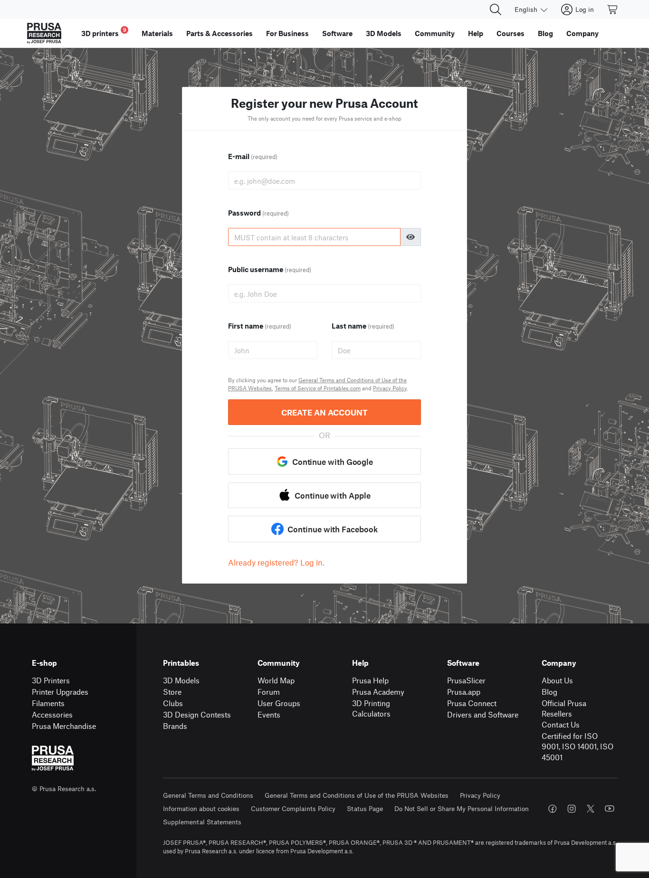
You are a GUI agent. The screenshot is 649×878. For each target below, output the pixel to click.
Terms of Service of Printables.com (318, 388)
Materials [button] (157, 33)
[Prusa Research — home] (44, 33)
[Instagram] (571, 808)
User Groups (279, 703)
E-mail (252, 156)
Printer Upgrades (60, 691)
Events (269, 714)
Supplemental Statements (202, 822)
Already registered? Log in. (276, 562)
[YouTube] (609, 808)
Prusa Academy (378, 691)
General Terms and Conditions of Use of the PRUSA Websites (357, 795)
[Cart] (612, 9)
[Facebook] (552, 808)
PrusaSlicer (466, 680)
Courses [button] (510, 33)
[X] (590, 808)
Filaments (48, 703)
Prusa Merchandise (64, 725)
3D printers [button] (103, 32)
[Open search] (495, 9)
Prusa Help (370, 680)
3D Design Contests (197, 714)
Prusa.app (463, 691)
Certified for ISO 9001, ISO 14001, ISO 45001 (577, 746)
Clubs (173, 703)
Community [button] (435, 33)
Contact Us (561, 724)
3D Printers (51, 680)
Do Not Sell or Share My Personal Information (461, 808)
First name (259, 325)
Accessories (52, 714)
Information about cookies (201, 808)
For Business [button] (287, 33)
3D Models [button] (383, 33)
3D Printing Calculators (371, 708)
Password (258, 212)
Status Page (365, 808)
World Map (276, 680)
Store (172, 691)
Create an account (324, 412)
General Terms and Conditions (208, 795)
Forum (269, 691)
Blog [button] (545, 33)
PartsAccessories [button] (219, 33)
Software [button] (337, 33)
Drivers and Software (482, 714)
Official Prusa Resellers (564, 708)
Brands (175, 725)
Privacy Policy (390, 388)
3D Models (181, 680)
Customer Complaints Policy (293, 808)
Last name (363, 325)
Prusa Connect (471, 703)
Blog (549, 691)
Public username (269, 269)
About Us (557, 680)
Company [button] (582, 33)
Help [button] (475, 33)
